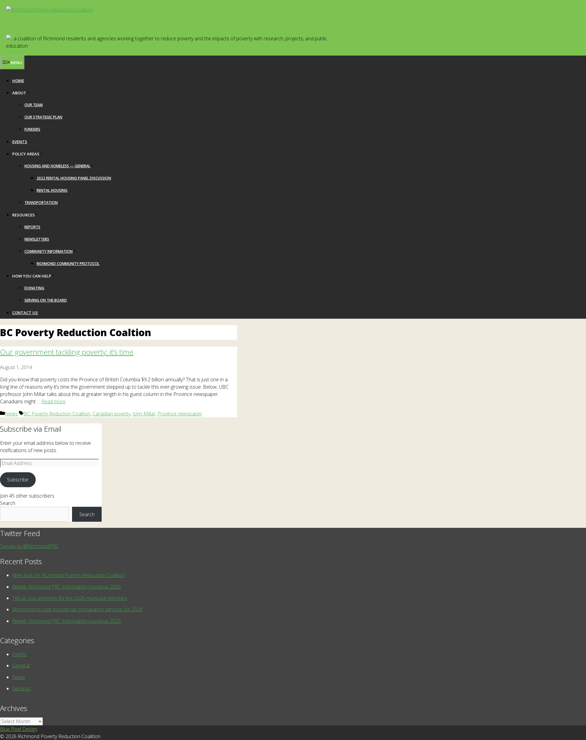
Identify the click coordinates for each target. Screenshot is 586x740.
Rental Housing (52, 190)
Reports (32, 227)
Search (7, 503)
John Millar (143, 413)
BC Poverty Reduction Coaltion (57, 413)
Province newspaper (179, 413)
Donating (34, 288)
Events (19, 141)
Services (21, 688)
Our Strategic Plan (43, 117)
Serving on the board (45, 300)
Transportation (41, 202)
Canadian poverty (111, 413)
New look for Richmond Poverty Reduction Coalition (68, 575)
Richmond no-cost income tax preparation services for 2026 (77, 609)
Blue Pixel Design (18, 729)
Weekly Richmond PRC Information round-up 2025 (66, 621)
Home (18, 80)
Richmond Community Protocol (68, 263)
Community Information (48, 251)
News (11, 413)
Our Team (33, 104)
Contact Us (25, 312)
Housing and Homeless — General (57, 166)
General (21, 665)
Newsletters (36, 239)
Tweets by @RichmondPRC (29, 546)
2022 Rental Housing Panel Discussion (74, 178)
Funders (32, 129)
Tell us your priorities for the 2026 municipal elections (69, 598)
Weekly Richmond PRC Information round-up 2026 (66, 586)
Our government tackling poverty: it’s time (66, 352)
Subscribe (17, 479)
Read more (54, 401)
